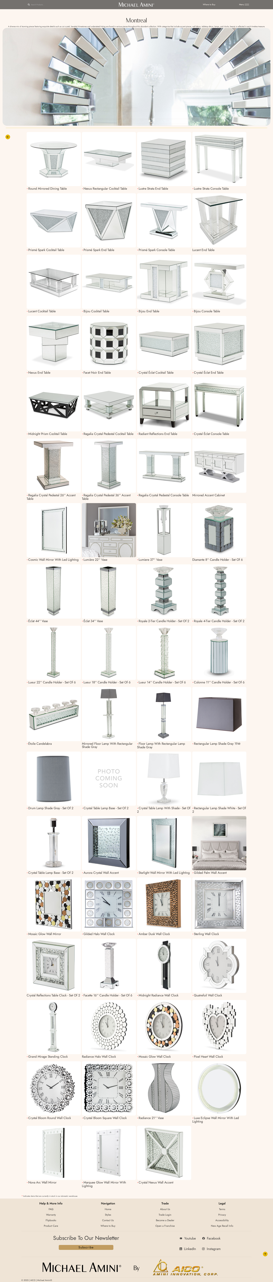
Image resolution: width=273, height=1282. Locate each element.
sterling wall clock (206, 934)
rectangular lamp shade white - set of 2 (219, 810)
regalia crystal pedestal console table (164, 495)
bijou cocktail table (96, 311)
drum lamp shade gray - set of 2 (50, 808)
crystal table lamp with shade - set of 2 (163, 810)
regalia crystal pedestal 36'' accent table (106, 497)
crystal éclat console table (211, 433)
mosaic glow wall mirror (44, 934)
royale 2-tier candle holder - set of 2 (164, 621)
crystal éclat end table (209, 372)
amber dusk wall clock (154, 934)
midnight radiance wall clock (158, 995)
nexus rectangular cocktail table (105, 188)
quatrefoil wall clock (208, 995)
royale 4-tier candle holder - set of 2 (219, 621)
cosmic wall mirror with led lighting (53, 559)
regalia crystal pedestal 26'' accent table (51, 497)
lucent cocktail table (42, 311)
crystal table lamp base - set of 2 (106, 808)
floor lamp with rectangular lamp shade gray (161, 745)
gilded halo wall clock (99, 934)
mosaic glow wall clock (155, 1056)
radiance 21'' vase (151, 1118)
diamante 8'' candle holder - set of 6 (217, 559)
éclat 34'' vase (93, 621)
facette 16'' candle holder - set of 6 (107, 995)
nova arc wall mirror (42, 1182)
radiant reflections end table (158, 433)
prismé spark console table (157, 250)
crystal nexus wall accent (156, 1182)
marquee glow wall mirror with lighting (104, 1184)
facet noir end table (97, 372)
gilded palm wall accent (210, 872)
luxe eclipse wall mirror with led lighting (215, 1120)
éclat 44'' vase (38, 621)
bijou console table (207, 311)
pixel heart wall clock (208, 1056)
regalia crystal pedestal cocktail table (108, 433)
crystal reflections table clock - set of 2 (53, 995)
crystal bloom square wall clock (105, 1118)
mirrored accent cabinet (208, 495)
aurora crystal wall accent (101, 872)
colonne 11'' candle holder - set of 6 (219, 682)
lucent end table (203, 250)
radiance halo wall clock (99, 1056)
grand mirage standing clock (48, 1056)
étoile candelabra (40, 743)
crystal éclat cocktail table (156, 372)
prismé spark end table (98, 250)
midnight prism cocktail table (47, 433)
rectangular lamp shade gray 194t (217, 743)
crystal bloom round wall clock (49, 1118)
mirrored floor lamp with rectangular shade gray (107, 745)
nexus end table (39, 372)
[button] (244, 5)
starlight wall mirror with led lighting (164, 872)
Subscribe (86, 1247)
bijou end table (149, 311)
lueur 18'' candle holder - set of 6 (107, 682)
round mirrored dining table (47, 188)
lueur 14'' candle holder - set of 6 (162, 682)
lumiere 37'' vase (150, 559)
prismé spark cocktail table (46, 250)
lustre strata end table (153, 188)
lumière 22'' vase (95, 559)
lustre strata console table (211, 188)
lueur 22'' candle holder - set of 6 (52, 682)
